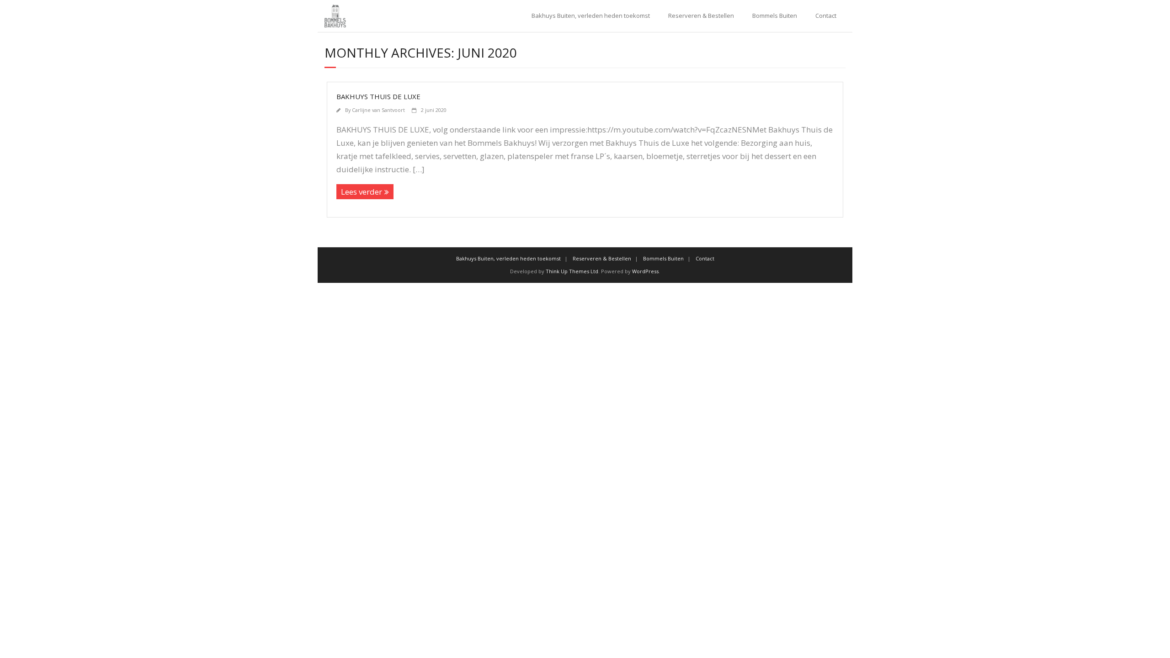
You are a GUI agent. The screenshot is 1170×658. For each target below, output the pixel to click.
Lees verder (361, 191)
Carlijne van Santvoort (378, 109)
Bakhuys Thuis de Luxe (378, 96)
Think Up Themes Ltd (572, 271)
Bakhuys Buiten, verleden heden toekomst (591, 15)
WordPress (645, 271)
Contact (825, 15)
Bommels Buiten (774, 15)
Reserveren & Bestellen (701, 15)
